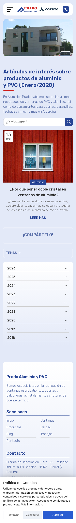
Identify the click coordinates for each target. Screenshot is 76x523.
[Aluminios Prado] (38, 9)
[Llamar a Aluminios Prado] (66, 9)
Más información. (32, 504)
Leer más (38, 218)
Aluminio (38, 182)
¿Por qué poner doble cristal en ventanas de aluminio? (38, 192)
